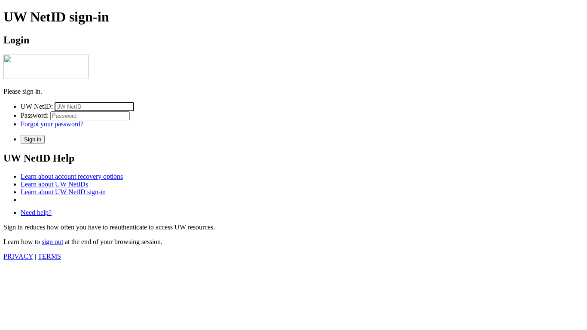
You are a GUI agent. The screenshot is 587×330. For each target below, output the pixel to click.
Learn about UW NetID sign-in (63, 192)
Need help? (36, 212)
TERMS (49, 256)
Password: (35, 115)
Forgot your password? (52, 124)
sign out (52, 241)
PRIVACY (18, 256)
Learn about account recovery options (72, 176)
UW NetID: (37, 106)
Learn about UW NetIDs (54, 184)
